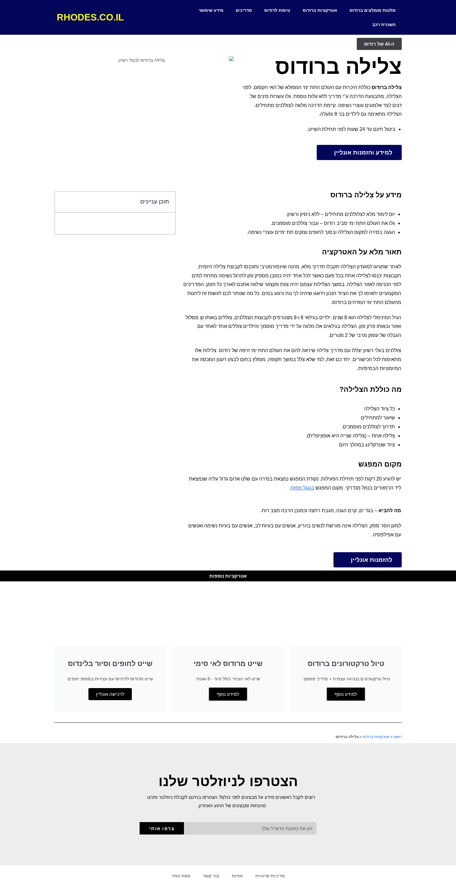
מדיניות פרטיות (270, 875)
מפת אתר (181, 875)
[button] (63, 202)
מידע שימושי (211, 10)
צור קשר (211, 875)
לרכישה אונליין (110, 694)
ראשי (398, 737)
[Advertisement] (115, 291)
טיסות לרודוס (277, 10)
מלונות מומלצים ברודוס (373, 10)
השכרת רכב (384, 24)
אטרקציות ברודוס (320, 10)
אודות (237, 875)
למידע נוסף (346, 694)
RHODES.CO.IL (90, 17)
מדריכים (244, 10)
